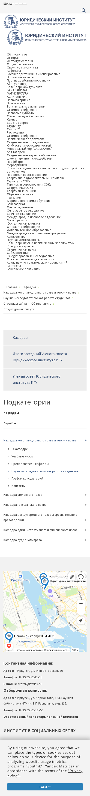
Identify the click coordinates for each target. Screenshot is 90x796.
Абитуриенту (16, 84)
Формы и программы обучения (29, 201)
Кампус (12, 119)
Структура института (22, 67)
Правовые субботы (20, 113)
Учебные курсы (22, 456)
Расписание (15, 132)
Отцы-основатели (20, 64)
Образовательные (20, 195)
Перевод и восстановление (27, 175)
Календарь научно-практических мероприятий (41, 243)
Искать (84, 10)
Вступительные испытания (26, 106)
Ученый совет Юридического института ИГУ (36, 379)
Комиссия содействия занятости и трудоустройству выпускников (45, 169)
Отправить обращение (23, 227)
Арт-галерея (16, 152)
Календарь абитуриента (24, 87)
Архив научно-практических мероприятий (37, 262)
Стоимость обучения (22, 110)
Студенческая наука (21, 249)
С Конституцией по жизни (25, 116)
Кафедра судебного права (22, 540)
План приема (16, 103)
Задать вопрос (17, 123)
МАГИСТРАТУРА (17, 93)
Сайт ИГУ (13, 129)
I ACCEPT (45, 787)
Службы (9, 423)
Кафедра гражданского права (24, 504)
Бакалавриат (16, 204)
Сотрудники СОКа (20, 188)
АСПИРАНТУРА (17, 97)
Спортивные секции (21, 191)
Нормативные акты (20, 77)
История (13, 57)
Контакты (14, 266)
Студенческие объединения (28, 142)
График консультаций (27, 478)
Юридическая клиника (23, 223)
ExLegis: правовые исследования (30, 256)
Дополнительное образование (29, 230)
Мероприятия (17, 165)
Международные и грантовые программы (36, 233)
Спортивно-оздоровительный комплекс (36, 178)
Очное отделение (20, 207)
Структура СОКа (18, 181)
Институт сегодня (20, 61)
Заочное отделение (21, 214)
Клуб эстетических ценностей (29, 145)
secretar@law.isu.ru (28, 684)
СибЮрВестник (18, 253)
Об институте (17, 54)
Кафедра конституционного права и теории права (39, 440)
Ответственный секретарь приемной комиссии (41, 716)
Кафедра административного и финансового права (40, 530)
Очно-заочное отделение (25, 210)
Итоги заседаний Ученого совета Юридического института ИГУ (40, 356)
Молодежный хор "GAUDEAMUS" (29, 149)
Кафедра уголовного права (22, 495)
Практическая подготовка (26, 139)
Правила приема (18, 100)
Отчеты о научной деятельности (30, 259)
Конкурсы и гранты (20, 246)
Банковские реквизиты (24, 269)
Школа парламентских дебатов (29, 158)
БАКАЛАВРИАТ (17, 90)
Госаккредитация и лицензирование (33, 74)
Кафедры (14, 71)
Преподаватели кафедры (30, 464)
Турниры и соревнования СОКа (29, 184)
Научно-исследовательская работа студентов (45, 471)
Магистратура (17, 220)
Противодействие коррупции (28, 80)
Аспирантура (16, 236)
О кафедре (20, 449)
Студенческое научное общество (31, 155)
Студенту (14, 126)
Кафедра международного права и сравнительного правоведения (40, 517)
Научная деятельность (23, 240)
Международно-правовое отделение (34, 217)
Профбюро (15, 162)
